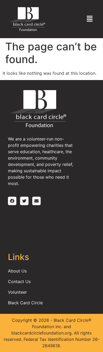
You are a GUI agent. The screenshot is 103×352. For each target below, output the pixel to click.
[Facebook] (12, 201)
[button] (90, 19)
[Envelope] (36, 201)
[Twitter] (24, 201)
